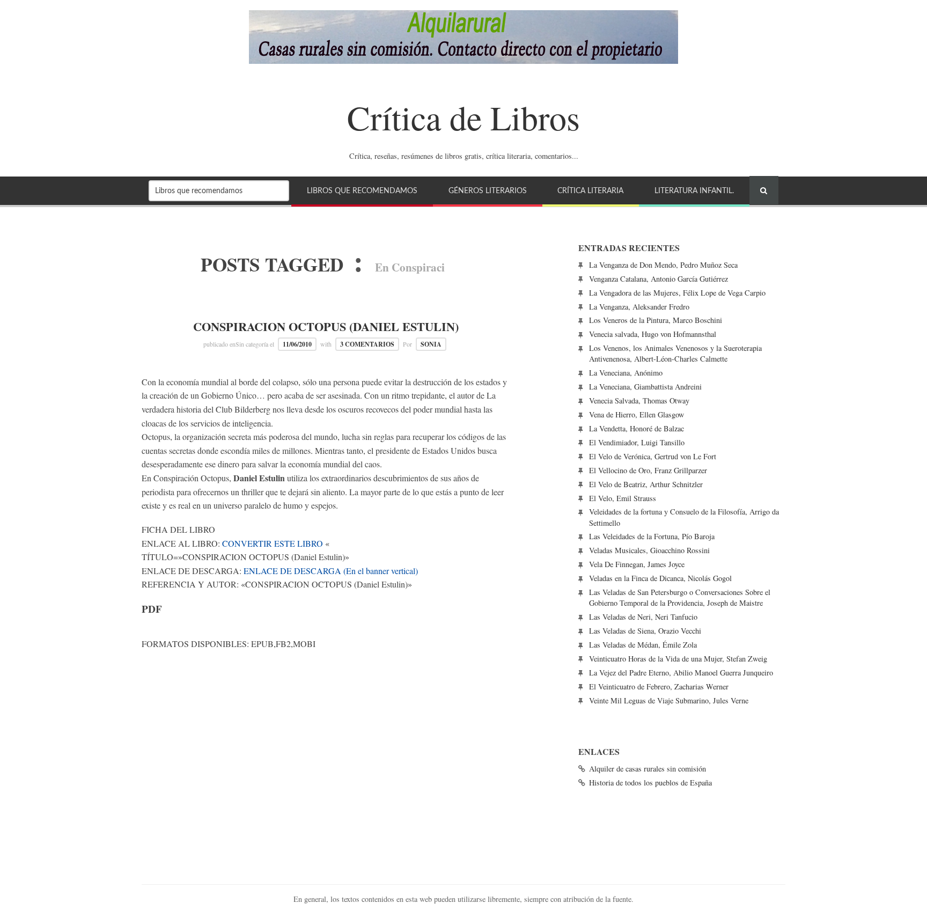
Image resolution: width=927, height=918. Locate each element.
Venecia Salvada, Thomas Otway (639, 400)
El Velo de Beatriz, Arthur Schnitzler (646, 484)
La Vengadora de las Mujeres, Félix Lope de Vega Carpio (677, 293)
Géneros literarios (487, 191)
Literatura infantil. (694, 191)
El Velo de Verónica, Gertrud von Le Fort (652, 456)
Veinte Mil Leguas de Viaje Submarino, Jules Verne (668, 700)
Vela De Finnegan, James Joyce (637, 564)
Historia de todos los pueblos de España (650, 782)
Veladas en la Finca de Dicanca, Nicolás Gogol (660, 578)
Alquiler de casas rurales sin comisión (647, 768)
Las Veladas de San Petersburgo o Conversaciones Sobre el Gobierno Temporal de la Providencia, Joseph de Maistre (679, 597)
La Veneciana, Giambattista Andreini (645, 386)
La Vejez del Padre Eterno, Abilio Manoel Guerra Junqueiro (681, 672)
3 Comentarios (367, 344)
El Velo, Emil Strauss (622, 498)
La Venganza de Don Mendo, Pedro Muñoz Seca (663, 265)
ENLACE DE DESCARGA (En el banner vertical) (331, 570)
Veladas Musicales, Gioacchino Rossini (649, 550)
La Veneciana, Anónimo (626, 373)
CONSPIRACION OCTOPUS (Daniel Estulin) (326, 326)
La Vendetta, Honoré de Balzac (636, 428)
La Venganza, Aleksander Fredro (639, 307)
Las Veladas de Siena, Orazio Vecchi (645, 631)
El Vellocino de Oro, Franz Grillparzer (648, 470)
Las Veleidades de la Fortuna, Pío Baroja (652, 536)
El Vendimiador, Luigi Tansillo (637, 442)
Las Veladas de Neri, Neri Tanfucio (643, 617)
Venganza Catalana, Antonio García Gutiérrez (658, 279)
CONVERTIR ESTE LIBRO (272, 543)
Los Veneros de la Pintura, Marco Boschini (655, 320)
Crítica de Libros (463, 117)
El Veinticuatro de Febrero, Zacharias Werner (659, 686)
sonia (431, 344)
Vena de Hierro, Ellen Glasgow (636, 414)
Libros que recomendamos (362, 191)
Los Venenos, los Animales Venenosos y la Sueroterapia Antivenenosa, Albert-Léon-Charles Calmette (675, 353)
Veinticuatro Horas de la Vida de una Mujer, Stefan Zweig (678, 658)
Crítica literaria (590, 191)
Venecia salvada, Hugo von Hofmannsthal (652, 334)
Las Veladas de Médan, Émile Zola (643, 645)
